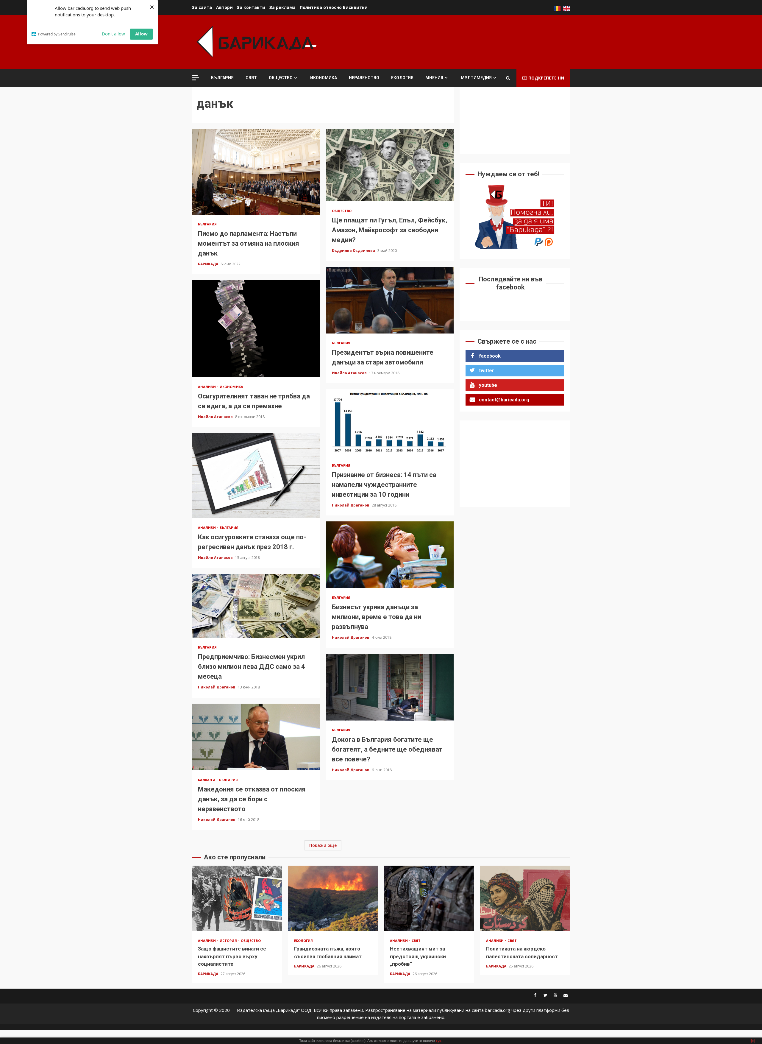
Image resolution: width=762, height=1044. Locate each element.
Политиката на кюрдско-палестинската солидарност (525, 898)
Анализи (207, 386)
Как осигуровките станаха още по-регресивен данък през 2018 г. (256, 475)
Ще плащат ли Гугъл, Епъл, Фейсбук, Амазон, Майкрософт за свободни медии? (390, 165)
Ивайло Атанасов (350, 372)
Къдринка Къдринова (354, 250)
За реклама (282, 7)
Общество (281, 77)
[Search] (508, 78)
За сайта (202, 7)
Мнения (434, 77)
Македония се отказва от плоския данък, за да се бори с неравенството (256, 737)
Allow (141, 34)
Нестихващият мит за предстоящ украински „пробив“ (429, 898)
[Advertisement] (461, 41)
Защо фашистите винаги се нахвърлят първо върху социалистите (237, 898)
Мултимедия (476, 77)
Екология (402, 77)
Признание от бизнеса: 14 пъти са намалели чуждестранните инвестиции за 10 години (390, 422)
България (222, 77)
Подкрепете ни (546, 78)
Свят (251, 77)
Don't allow (113, 34)
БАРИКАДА (208, 264)
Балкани (207, 779)
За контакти (251, 7)
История (229, 940)
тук (438, 1041)
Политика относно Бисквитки (334, 7)
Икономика (323, 77)
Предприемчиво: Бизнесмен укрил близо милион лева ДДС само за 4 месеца (256, 606)
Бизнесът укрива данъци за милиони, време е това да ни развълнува (390, 554)
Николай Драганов (351, 505)
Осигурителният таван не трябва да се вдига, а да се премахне (256, 328)
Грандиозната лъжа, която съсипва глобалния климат (333, 898)
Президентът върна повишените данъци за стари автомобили (390, 300)
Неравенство (364, 77)
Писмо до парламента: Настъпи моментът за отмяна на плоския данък (256, 171)
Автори (224, 7)
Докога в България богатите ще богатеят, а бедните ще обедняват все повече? (390, 687)
